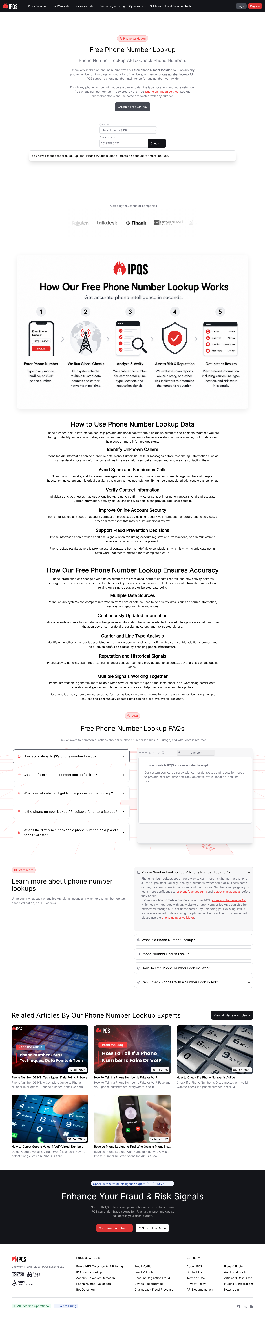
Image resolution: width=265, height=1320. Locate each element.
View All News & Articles (230, 1015)
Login (241, 6)
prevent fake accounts (191, 891)
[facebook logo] (238, 1305)
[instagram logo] (251, 1305)
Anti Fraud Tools (235, 1272)
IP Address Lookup (89, 1272)
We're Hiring (68, 1306)
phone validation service (161, 91)
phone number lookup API (228, 900)
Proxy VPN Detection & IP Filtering (99, 1266)
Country (104, 124)
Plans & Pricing (234, 1266)
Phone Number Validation (93, 1283)
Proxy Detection (37, 6)
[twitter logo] (245, 1305)
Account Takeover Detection (95, 1278)
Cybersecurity (137, 6)
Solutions (155, 6)
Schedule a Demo (154, 1228)
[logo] (38, 1259)
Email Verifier (143, 1266)
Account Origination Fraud (152, 1278)
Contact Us (194, 1272)
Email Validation (145, 1272)
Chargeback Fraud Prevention (154, 1289)
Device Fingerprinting (112, 6)
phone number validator (178, 917)
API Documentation (200, 1289)
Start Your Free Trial (112, 1228)
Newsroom (231, 1289)
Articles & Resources (238, 1278)
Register (255, 6)
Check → (157, 143)
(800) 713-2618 (130, 1184)
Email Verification (61, 6)
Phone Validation (85, 6)
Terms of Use (196, 1278)
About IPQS (194, 1266)
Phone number (107, 137)
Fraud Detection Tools (178, 6)
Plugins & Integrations (238, 1283)
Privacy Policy (196, 1283)
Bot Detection (85, 1289)
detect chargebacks (227, 891)
